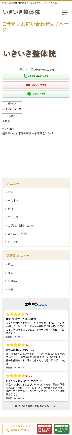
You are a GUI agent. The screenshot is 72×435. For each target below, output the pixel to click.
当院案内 (13, 200)
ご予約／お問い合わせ (21, 225)
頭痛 (10, 289)
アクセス (13, 217)
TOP (10, 192)
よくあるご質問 (17, 233)
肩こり (12, 264)
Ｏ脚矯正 (13, 281)
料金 (10, 208)
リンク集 (13, 242)
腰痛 (10, 272)
